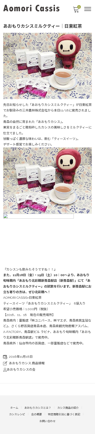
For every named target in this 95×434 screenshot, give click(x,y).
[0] (75, 11)
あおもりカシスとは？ (37, 407)
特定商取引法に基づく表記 (64, 414)
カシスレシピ (17, 414)
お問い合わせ (47, 421)
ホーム (14, 407)
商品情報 (38, 363)
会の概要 (36, 414)
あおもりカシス (20, 363)
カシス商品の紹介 (68, 407)
